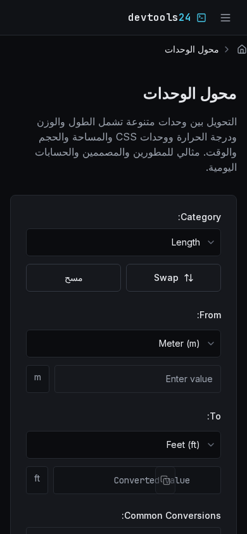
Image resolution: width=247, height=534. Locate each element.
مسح (74, 277)
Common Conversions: (171, 515)
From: (209, 314)
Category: (199, 216)
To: (214, 416)
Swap (166, 277)
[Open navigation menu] (225, 18)
